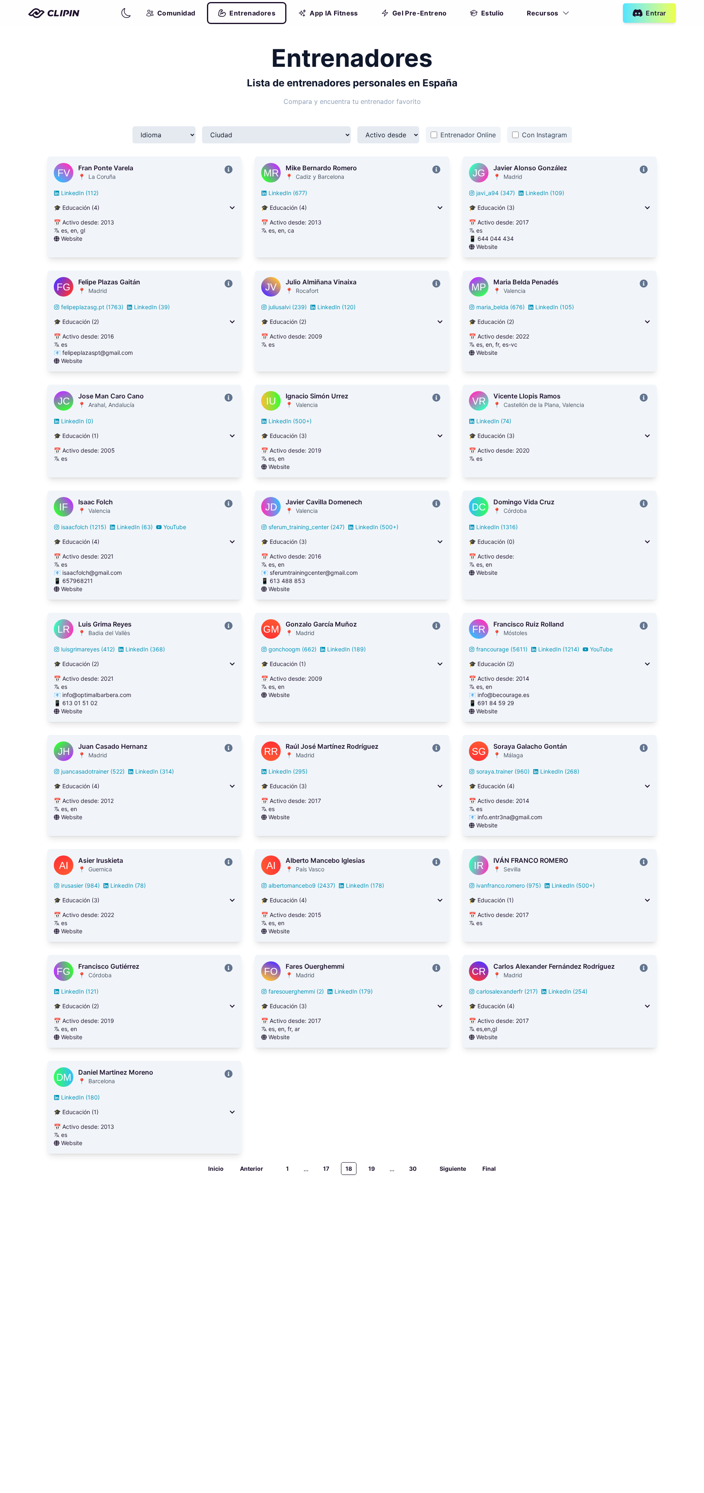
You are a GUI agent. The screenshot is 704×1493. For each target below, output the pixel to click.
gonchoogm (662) (292, 649)
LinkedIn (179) (353, 991)
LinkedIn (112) (80, 192)
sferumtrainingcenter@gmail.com (314, 572)
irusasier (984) (80, 885)
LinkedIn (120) (336, 306)
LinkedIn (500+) (290, 421)
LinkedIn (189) (346, 649)
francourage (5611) (502, 649)
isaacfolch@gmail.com (92, 572)
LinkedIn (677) (287, 192)
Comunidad (176, 13)
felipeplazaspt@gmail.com (97, 352)
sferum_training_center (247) (306, 526)
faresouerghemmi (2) (296, 991)
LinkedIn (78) (128, 885)
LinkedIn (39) (152, 306)
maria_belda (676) (500, 306)
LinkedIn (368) (145, 649)
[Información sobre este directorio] (228, 169)
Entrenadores (252, 13)
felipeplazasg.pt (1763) (92, 306)
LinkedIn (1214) (558, 649)
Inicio (216, 1168)
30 (413, 1168)
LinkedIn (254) (567, 991)
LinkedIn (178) (365, 885)
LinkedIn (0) (77, 421)
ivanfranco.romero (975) (508, 885)
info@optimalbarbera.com (96, 694)
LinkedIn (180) (80, 1097)
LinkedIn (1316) (497, 526)
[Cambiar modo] (126, 13)
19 (371, 1168)
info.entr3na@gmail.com (509, 817)
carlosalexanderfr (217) (507, 991)
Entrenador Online (468, 135)
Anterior (251, 1168)
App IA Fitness (334, 13)
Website (71, 238)
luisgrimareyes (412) (88, 649)
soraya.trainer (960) (503, 771)
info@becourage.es (503, 694)
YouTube (174, 526)
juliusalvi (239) (287, 306)
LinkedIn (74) (493, 421)
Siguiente (453, 1168)
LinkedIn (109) (545, 192)
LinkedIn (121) (80, 991)
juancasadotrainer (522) (93, 771)
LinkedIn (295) (288, 771)
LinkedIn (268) (559, 771)
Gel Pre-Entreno (419, 13)
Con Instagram (544, 135)
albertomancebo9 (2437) (301, 885)
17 (326, 1168)
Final (489, 1168)
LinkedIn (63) (135, 526)
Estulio (492, 13)
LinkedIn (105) (554, 306)
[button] (126, 13)
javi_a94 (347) (495, 192)
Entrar (656, 13)
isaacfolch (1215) (83, 526)
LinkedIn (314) (154, 771)
